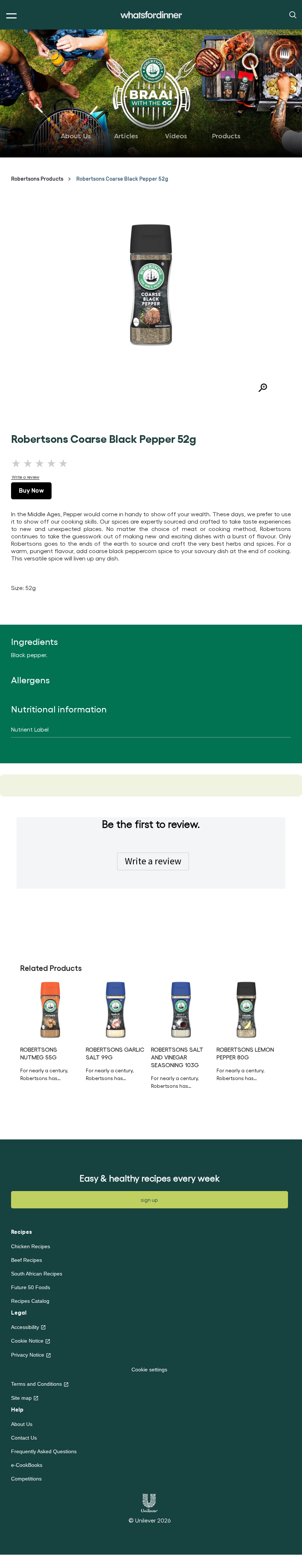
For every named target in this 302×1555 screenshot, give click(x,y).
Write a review (153, 861)
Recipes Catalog (30, 1301)
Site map (21, 1398)
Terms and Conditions (36, 1384)
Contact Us (24, 1438)
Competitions (26, 1479)
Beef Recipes (26, 1260)
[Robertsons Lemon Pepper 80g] (247, 1010)
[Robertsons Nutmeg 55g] (50, 1010)
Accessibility (25, 1327)
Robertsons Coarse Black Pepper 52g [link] (122, 179)
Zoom (260, 389)
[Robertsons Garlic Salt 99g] (116, 1010)
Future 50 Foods (30, 1287)
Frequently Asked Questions (44, 1451)
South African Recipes (36, 1274)
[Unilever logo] (149, 1502)
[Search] (292, 14)
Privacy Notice (27, 1355)
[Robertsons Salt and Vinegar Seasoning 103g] (181, 1010)
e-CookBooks (26, 1465)
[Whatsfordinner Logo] (151, 15)
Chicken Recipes (30, 1246)
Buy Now (31, 490)
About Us (21, 1424)
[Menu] (10, 16)
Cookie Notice (27, 1341)
